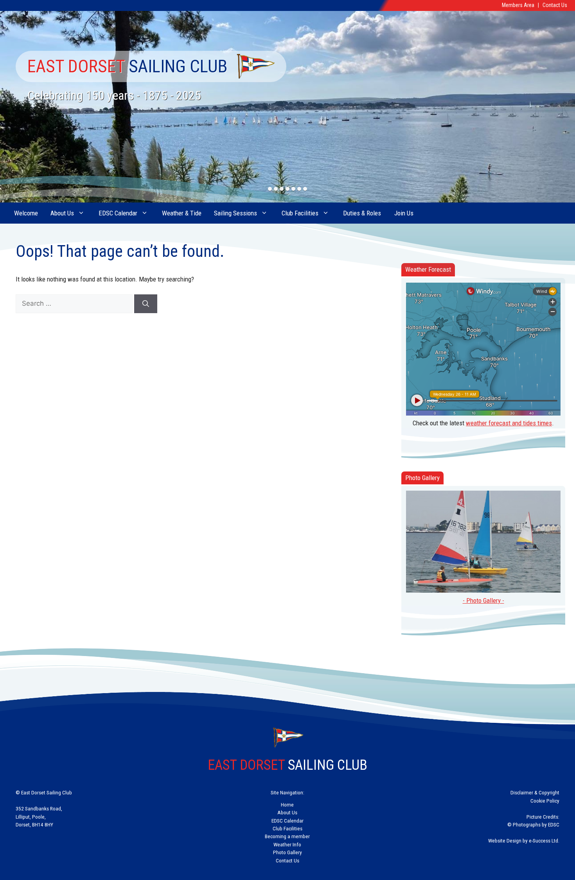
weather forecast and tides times (509, 423)
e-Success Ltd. (544, 840)
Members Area (518, 5)
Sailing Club (127, 66)
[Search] (145, 303)
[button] (270, 189)
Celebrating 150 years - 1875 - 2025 (114, 95)
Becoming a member (287, 836)
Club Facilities (300, 213)
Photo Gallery (287, 852)
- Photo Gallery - (483, 600)
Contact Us (555, 5)
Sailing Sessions (235, 213)
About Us (62, 213)
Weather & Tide (181, 213)
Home (287, 804)
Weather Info (287, 844)
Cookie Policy (544, 801)
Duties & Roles (362, 213)
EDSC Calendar (118, 213)
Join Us (403, 213)
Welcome (26, 213)
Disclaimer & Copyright (534, 792)
